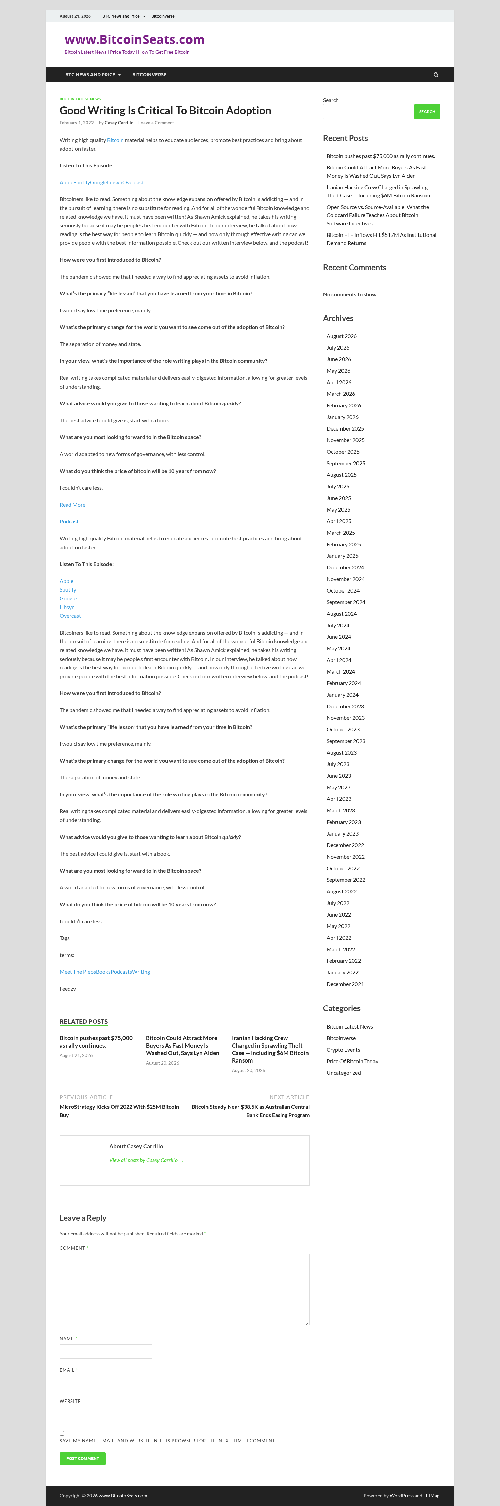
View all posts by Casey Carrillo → (146, 1159)
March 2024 (341, 671)
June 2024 (339, 636)
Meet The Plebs (78, 971)
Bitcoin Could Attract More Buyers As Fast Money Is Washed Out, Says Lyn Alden (182, 1045)
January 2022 (343, 972)
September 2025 (346, 463)
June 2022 (339, 914)
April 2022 (339, 937)
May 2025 (338, 509)
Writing (141, 971)
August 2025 (342, 474)
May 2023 (338, 787)
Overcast (133, 182)
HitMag (431, 1496)
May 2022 (338, 926)
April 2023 (339, 798)
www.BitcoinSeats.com (135, 39)
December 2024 (345, 567)
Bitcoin (115, 139)
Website (70, 1401)
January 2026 (343, 417)
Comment (74, 1248)
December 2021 (345, 984)
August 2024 (342, 613)
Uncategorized (344, 1072)
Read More (72, 504)
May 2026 (338, 370)
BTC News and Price (121, 16)
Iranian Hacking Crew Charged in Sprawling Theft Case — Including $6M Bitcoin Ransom (270, 1049)
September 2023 (346, 741)
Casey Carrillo (119, 122)
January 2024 (343, 694)
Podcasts (121, 971)
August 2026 (342, 336)
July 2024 (338, 625)
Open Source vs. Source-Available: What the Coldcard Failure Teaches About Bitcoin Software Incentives (378, 215)
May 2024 (338, 648)
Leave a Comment (156, 122)
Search (331, 100)
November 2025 (346, 440)
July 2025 (338, 486)
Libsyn (114, 182)
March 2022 (341, 949)
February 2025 (344, 544)
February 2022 (344, 960)
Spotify (81, 182)
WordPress (402, 1496)
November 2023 (346, 717)
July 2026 (338, 347)
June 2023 (339, 775)
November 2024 (346, 579)
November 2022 (346, 856)
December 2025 (345, 428)
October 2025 (343, 451)
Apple (66, 182)
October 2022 (343, 868)
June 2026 (339, 359)
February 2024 (344, 683)
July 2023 (338, 764)
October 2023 (343, 729)
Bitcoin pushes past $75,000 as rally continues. (96, 1041)
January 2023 (343, 833)
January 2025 (343, 555)
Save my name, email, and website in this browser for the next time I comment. (168, 1440)
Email (69, 1370)
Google (98, 182)
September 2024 (346, 602)
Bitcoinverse (163, 16)
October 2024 (343, 590)
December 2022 (345, 845)
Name (69, 1338)
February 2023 (344, 822)
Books (103, 971)
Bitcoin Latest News (80, 99)
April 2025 (339, 521)
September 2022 (346, 879)
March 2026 (341, 393)
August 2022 (342, 891)
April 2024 (339, 660)
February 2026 (344, 405)
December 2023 (345, 706)
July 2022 (338, 903)
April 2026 (339, 382)
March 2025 (341, 532)
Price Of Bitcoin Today (352, 1061)
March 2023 (341, 810)
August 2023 (342, 752)
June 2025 (339, 498)
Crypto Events (343, 1049)
